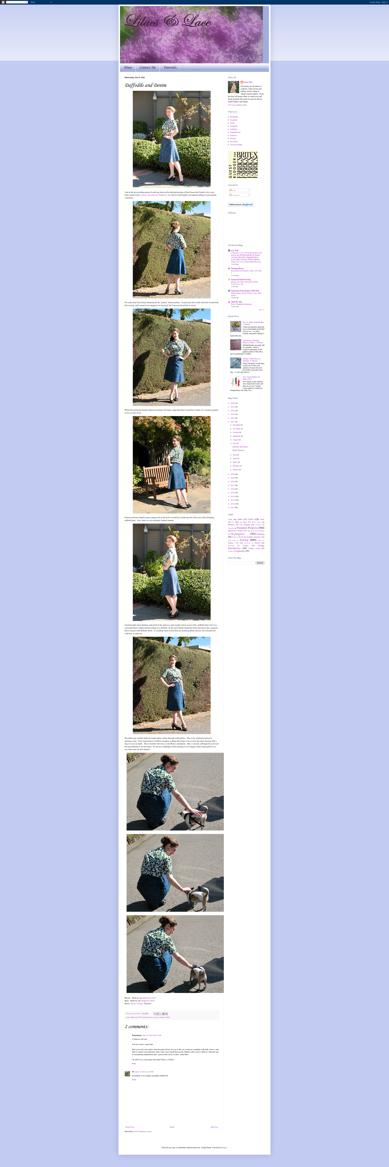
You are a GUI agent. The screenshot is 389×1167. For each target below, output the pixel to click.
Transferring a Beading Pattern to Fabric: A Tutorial (253, 341)
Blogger (224, 1147)
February (236, 466)
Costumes (258, 525)
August (236, 439)
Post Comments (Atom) (143, 1131)
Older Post (214, 1127)
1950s (250, 519)
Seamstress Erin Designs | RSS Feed (245, 290)
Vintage (245, 545)
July (234, 443)
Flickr (232, 123)
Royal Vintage (137, 1003)
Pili (133, 1071)
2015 (233, 492)
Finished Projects (147, 1017)
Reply (134, 1063)
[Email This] (155, 1013)
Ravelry (233, 138)
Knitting (260, 534)
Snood (260, 540)
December (237, 425)
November (237, 428)
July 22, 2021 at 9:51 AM (152, 1035)
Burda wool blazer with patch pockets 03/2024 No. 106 (244, 283)
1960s (262, 519)
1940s (239, 519)
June (235, 454)
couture (230, 551)
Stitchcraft (247, 543)
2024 (233, 410)
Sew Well (234, 250)
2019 (233, 478)
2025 (233, 406)
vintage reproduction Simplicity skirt (156, 194)
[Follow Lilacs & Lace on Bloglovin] (241, 206)
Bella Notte (256, 522)
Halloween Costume (235, 530)
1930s (230, 519)
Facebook (233, 120)
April (235, 458)
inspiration (240, 550)
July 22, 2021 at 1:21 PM (144, 1071)
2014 (233, 496)
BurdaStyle (234, 116)
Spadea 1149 (233, 543)
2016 (233, 489)
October (236, 432)
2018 (233, 481)
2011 (233, 507)
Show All (261, 310)
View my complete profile (237, 105)
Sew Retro (234, 141)
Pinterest (233, 135)
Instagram (233, 126)
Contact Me (147, 68)
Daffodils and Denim (240, 446)
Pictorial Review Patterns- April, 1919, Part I (246, 272)
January (236, 469)
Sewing (156, 1017)
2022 (233, 418)
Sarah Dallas (232, 540)
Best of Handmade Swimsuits (241, 304)
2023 (233, 414)
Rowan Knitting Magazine (251, 537)
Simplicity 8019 (148, 1000)
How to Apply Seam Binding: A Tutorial (253, 323)
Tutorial (257, 543)
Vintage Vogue (254, 548)
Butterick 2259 (149, 997)
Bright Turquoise (238, 450)
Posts (233, 190)
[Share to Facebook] (163, 1013)
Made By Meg (236, 302)
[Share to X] (160, 1013)
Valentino (231, 546)
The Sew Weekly (236, 144)
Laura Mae (248, 82)
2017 (233, 485)
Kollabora (233, 129)
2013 (233, 500)
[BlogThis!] (157, 1013)
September (237, 436)
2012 (233, 503)
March (235, 462)
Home (128, 68)
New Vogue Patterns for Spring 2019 (251, 378)
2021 (233, 421)
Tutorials (169, 68)
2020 (233, 474)
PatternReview (235, 132)
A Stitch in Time (239, 522)
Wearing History (237, 268)
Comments (235, 195)
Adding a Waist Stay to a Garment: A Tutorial (251, 359)
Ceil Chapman (244, 524)
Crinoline (231, 528)
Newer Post (129, 1127)
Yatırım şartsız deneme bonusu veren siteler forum (246, 294)
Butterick (231, 524)
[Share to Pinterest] (166, 1013)
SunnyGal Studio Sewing (241, 279)
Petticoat (235, 537)
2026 (233, 403)
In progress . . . (240, 534)
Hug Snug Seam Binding (256, 531)
